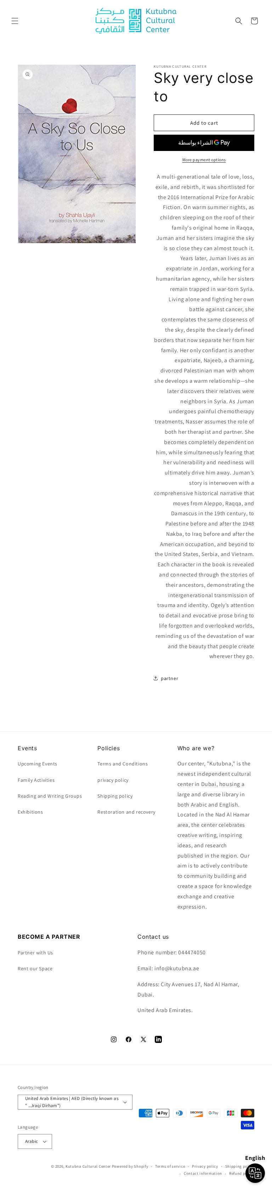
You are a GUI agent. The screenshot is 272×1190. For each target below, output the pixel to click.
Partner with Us (35, 952)
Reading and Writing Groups (50, 796)
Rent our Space (35, 968)
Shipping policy (240, 1166)
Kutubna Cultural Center (88, 1166)
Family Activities (36, 780)
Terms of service (170, 1166)
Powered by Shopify (130, 1166)
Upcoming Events (37, 763)
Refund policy (241, 1173)
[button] (15, 21)
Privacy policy (205, 1166)
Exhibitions (30, 812)
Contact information (203, 1173)
